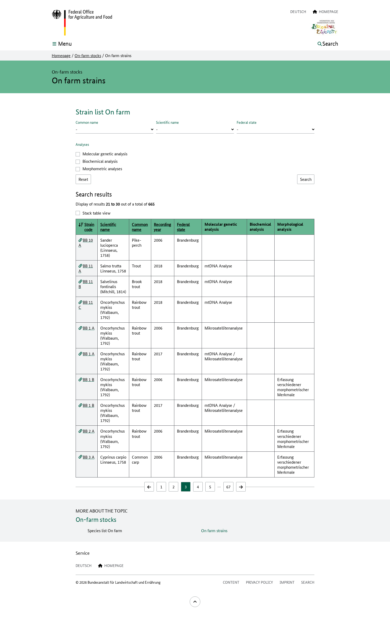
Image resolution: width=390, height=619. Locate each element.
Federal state (247, 122)
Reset (83, 179)
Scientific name (167, 122)
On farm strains (214, 530)
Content (231, 582)
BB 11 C (86, 304)
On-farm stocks (88, 55)
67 (228, 486)
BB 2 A (88, 431)
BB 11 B (86, 284)
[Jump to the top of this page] (195, 601)
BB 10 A (86, 242)
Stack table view (96, 213)
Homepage (61, 55)
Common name (87, 122)
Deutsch (298, 11)
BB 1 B (88, 379)
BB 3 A (88, 457)
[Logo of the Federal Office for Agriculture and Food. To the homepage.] (82, 23)
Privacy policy (259, 582)
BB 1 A (88, 328)
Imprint (287, 582)
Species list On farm (105, 530)
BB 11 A (86, 268)
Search (307, 582)
